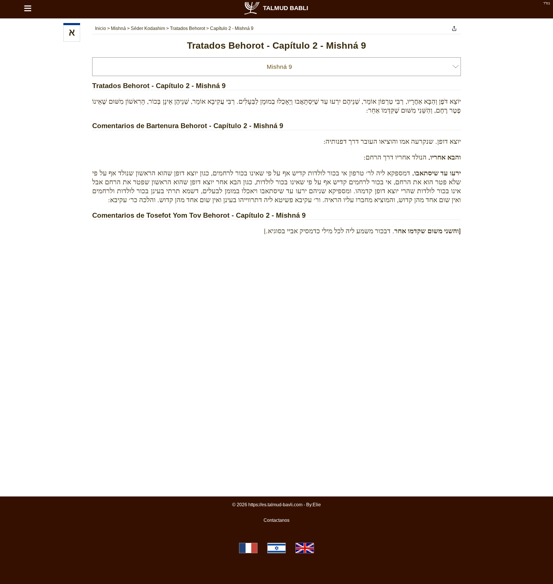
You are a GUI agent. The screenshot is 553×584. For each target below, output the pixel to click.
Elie (317, 504)
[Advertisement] (276, 266)
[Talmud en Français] (248, 548)
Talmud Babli (285, 8)
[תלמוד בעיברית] (276, 548)
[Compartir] (454, 28)
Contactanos (276, 520)
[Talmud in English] (305, 548)
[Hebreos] (71, 33)
